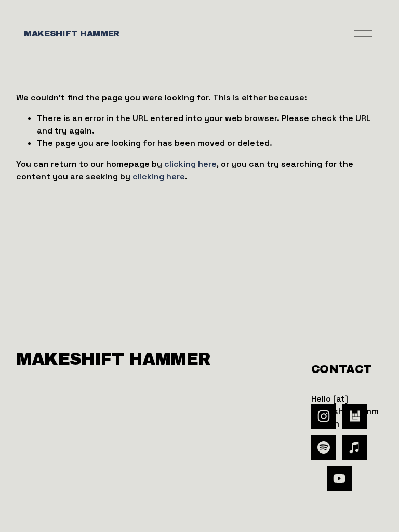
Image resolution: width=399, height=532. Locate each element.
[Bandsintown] (354, 416)
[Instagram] (323, 416)
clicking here (190, 163)
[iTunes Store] (354, 447)
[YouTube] (339, 478)
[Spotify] (323, 447)
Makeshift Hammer (71, 33)
